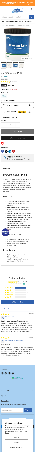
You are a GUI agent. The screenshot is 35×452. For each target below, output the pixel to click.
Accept (16, 438)
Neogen (5, 76)
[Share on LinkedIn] (9, 151)
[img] (5, 314)
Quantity (3, 121)
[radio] (17, 105)
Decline (16, 442)
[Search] (31, 17)
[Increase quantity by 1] (17, 124)
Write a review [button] (17, 302)
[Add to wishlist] (2, 143)
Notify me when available (17, 138)
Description (7, 168)
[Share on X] (6, 151)
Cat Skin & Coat (10, 25)
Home (2, 25)
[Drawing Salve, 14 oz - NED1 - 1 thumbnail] (3, 65)
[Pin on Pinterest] (13, 151)
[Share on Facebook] (2, 151)
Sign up (28, 410)
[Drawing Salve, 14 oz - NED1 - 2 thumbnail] (9, 65)
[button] (5, 82)
